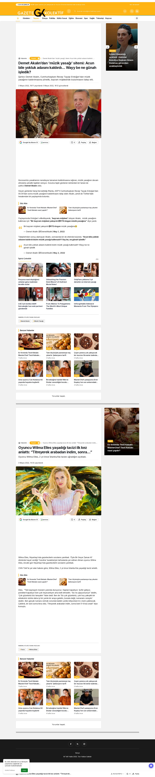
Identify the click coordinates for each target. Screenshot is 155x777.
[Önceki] (107, 47)
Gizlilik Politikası (10, 770)
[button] (137, 11)
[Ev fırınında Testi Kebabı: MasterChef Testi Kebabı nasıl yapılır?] (38, 210)
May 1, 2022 (59, 231)
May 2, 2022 (59, 253)
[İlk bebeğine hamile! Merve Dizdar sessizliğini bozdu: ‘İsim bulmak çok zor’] (58, 373)
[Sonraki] (136, 47)
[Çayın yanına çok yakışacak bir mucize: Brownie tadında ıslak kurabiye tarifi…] (86, 346)
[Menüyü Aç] (69, 11)
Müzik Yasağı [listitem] (38, 321)
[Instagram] (84, 744)
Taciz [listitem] (22, 649)
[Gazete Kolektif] (40, 13)
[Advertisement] (58, 40)
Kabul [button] (24, 770)
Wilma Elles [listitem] (32, 649)
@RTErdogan (55, 226)
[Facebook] (70, 744)
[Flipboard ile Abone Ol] (44, 142)
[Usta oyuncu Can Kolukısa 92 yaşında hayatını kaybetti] (30, 373)
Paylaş (137, 774)
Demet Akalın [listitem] (25, 321)
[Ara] (125, 11)
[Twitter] (77, 744)
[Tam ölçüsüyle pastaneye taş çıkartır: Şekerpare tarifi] (79, 210)
